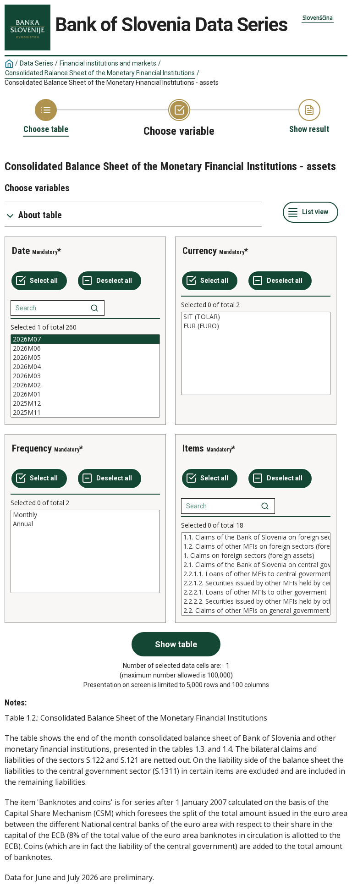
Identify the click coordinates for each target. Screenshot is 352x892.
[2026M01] (85, 394)
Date (21, 250)
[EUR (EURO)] (256, 325)
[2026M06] (85, 348)
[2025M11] (85, 412)
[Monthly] (85, 514)
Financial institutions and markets (108, 63)
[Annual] (85, 524)
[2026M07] (85, 339)
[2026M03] (85, 375)
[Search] (94, 308)
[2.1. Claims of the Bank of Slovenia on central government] (256, 564)
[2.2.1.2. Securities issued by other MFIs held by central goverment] (256, 583)
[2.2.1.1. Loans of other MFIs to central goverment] (256, 573)
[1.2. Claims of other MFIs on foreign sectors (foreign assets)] (256, 546)
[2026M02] (85, 385)
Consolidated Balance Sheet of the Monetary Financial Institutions (100, 73)
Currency (199, 250)
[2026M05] (85, 357)
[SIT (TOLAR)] (256, 316)
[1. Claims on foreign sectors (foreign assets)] (256, 555)
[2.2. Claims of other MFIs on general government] (256, 610)
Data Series (36, 63)
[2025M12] (85, 403)
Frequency (32, 448)
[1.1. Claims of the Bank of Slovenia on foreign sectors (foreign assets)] (256, 537)
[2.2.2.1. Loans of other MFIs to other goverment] (256, 592)
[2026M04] (85, 366)
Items (193, 448)
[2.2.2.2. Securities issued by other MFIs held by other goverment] (256, 601)
